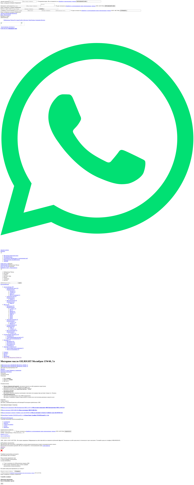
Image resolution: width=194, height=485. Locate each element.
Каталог (3, 284)
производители (11, 289)
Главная (6, 352)
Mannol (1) (12, 323)
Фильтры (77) (7, 340)
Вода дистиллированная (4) (14, 338)
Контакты (17, 259)
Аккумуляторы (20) (9, 287)
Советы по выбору (8, 424)
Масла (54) (6, 304)
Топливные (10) (11, 342)
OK (2, 483)
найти (20, 282)
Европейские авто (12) (12, 288)
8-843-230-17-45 (5, 263)
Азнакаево (38, 20)
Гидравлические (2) (12, 325)
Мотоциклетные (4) (12, 300)
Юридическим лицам (9, 259)
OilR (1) (12, 314)
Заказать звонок (5, 13)
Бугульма (16, 20)
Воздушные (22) (11, 344)
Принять (3, 447)
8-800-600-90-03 (13, 13)
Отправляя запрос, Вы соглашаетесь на (57, 1)
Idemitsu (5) (12, 312)
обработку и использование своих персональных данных (80, 6)
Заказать (3, 369)
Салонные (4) (10, 345)
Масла (5, 354)
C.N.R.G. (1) (13, 329)
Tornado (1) (12, 291)
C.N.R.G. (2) (13, 322)
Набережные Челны (9, 20)
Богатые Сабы (27, 20)
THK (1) (12, 327)
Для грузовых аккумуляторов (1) (15, 348)
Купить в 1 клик (5, 370)
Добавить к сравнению (15, 370)
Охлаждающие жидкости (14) (11, 334)
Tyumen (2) (12, 292)
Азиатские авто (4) (11, 296)
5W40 (11, 316)
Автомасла (11, 27)
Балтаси (43, 20)
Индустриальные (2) (12, 330)
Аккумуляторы (5, 27)
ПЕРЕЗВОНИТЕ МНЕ (81, 1)
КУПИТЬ (41, 9)
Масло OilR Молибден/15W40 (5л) (12, 357)
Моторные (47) (10, 306)
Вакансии (6, 427)
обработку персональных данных (67, 1)
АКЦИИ (6, 261)
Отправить (17, 471)
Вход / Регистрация (6, 14)
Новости (6, 423)
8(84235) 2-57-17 (4, 434)
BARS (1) (12, 299)
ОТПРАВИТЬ (123, 10)
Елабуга (21, 20)
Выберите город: (9, 267)
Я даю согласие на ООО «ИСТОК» (80, 6)
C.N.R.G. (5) (13, 308)
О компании (7, 421)
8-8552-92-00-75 (5, 265)
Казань (33, 20)
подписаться (68, 431)
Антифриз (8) (10, 336)
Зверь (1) (12, 293)
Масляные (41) (10, 341)
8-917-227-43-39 (5, 266)
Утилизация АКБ (8, 258)
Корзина (3, 251)
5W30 (11, 315)
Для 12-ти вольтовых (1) (13, 349)
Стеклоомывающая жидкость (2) (15, 337)
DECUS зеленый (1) (15, 295)
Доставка (6, 257)
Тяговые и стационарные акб (20, 258)
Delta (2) (12, 303)
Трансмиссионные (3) (12, 319)
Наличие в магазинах (6, 371)
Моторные (6, 356)
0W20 (11, 318)
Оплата (10, 257)
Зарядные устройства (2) (10, 346)
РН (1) (11, 310)
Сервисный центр (13, 255)
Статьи (5, 425)
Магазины (6, 255)
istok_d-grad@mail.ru (5, 435)
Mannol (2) (12, 311)
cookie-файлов (46, 445)
